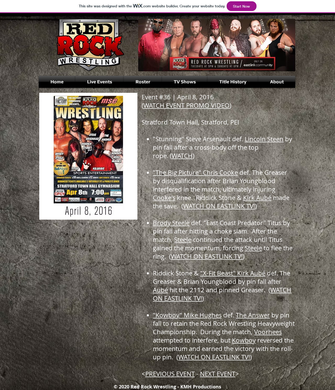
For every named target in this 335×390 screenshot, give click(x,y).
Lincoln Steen (264, 139)
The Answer (253, 315)
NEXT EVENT (217, 374)
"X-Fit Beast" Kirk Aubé (232, 273)
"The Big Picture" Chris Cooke (195, 172)
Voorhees (268, 332)
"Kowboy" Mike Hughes (187, 315)
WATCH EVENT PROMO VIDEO (186, 105)
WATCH (182, 155)
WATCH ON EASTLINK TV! (219, 206)
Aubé (160, 290)
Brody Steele (171, 223)
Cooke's (164, 197)
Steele (182, 239)
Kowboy (244, 340)
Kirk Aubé (257, 197)
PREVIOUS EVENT (170, 374)
